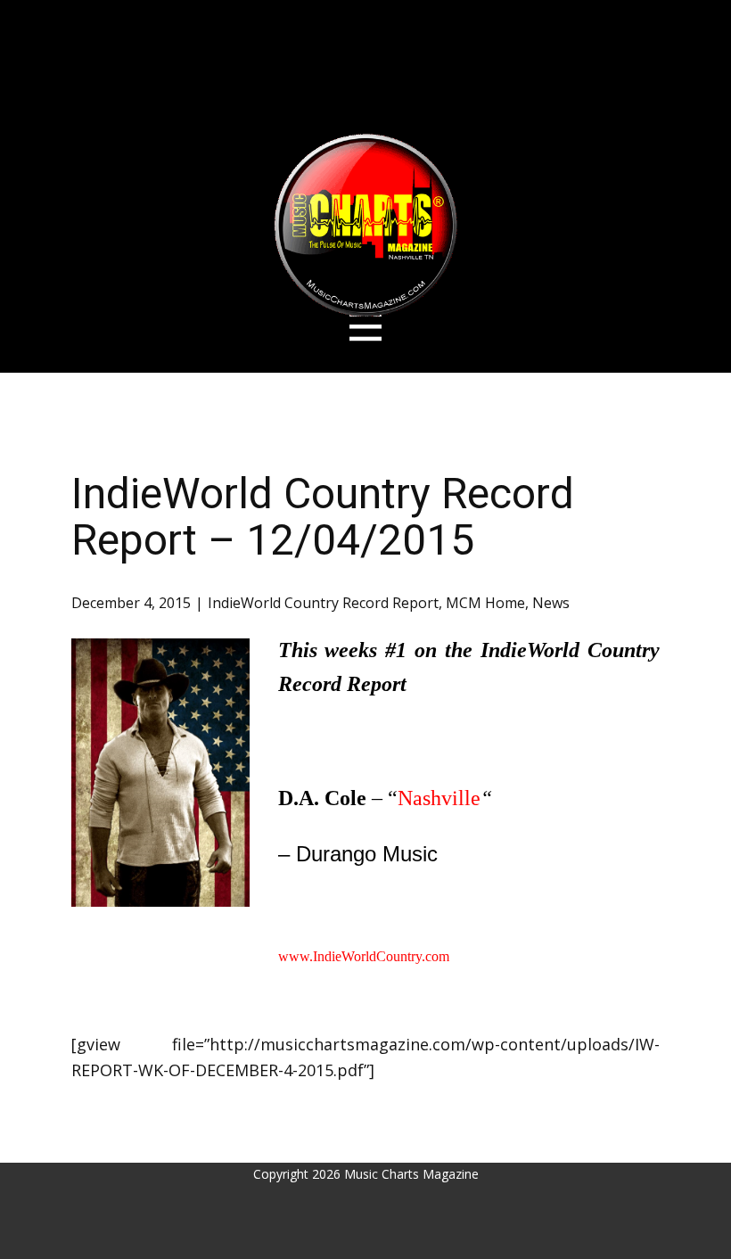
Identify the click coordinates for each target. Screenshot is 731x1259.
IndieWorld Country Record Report (323, 603)
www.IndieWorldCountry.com (363, 956)
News (551, 603)
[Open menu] (366, 326)
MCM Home (485, 603)
